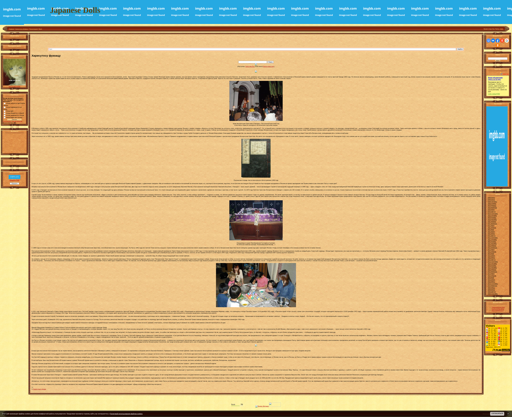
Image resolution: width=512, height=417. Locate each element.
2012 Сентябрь (493, 261)
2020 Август (492, 292)
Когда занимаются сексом (15, 115)
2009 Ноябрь (492, 203)
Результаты (7, 121)
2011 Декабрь (492, 243)
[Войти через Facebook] (498, 41)
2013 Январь (492, 269)
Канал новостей (268, 66)
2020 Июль (491, 289)
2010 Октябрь (492, 215)
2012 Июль (491, 257)
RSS (501, 29)
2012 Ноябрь (492, 265)
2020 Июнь (491, 287)
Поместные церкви (39, 389)
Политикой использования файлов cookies (126, 414)
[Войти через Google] (507, 40)
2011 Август (492, 235)
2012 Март (491, 249)
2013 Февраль (492, 271)
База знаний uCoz (498, 310)
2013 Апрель (492, 275)
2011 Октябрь (492, 239)
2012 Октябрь (492, 263)
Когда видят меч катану (14, 117)
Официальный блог (498, 307)
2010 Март (491, 209)
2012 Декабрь (492, 267)
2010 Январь (492, 205)
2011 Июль (491, 233)
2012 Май (491, 253)
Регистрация (33, 29)
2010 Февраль (492, 207)
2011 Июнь (491, 231)
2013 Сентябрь (493, 283)
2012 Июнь (491, 255)
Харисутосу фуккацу (21, 29)
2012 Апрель (492, 251)
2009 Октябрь (492, 201)
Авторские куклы (14, 86)
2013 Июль (491, 281)
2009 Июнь (491, 197)
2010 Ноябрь (492, 217)
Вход (40, 29)
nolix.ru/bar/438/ (494, 94)
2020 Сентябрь (493, 294)
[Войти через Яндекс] (502, 41)
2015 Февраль (492, 285)
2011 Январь (492, 221)
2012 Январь (492, 245)
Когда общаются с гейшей (15, 113)
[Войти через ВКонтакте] (493, 41)
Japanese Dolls (14, 180)
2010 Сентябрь (493, 213)
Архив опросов (17, 121)
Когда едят (9, 111)
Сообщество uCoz (498, 309)
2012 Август (492, 259)
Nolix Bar (506, 74)
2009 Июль (491, 199)
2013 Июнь (491, 279)
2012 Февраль (492, 247)
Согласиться (497, 413)
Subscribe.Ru (250, 66)
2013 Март (491, 273)
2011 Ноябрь (492, 241)
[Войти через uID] (489, 41)
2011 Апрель (492, 227)
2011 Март (491, 225)
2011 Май (491, 229)
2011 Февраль (492, 223)
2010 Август (492, 211)
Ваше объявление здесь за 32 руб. (495, 78)
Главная (11, 29)
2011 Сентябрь (493, 237)
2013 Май (491, 277)
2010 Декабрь (492, 219)
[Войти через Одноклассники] (498, 45)
